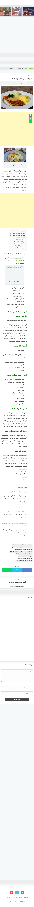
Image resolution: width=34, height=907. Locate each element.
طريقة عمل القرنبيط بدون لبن (25, 558)
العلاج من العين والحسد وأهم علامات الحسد (5, 13)
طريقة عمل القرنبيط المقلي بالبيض (24, 554)
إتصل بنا (9, 897)
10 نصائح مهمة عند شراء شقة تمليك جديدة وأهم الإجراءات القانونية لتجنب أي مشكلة (17, 11)
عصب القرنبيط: (20, 247)
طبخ (26, 68)
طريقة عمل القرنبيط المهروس (25, 556)
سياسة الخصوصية (17, 897)
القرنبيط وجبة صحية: (18, 243)
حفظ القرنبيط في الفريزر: (17, 245)
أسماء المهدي (29, 83)
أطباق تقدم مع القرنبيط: (18, 241)
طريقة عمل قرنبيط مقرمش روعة (17, 507)
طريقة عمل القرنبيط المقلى (19, 492)
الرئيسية (31, 68)
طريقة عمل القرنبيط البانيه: (17, 233)
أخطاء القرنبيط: (20, 239)
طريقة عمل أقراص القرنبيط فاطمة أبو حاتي (22, 545)
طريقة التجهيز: (20, 237)
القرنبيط (16, 173)
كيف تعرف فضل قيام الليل (28, 13)
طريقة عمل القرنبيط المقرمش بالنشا (23, 549)
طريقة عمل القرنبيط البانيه (17, 235)
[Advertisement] (17, 33)
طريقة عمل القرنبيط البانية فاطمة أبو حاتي (22, 547)
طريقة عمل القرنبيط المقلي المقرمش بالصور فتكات (20, 551)
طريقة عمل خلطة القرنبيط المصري (24, 560)
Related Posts (20, 249)
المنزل (4, 455)
